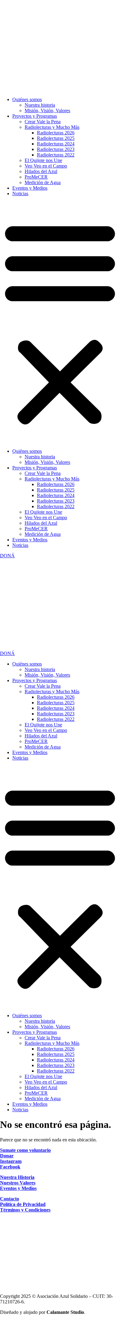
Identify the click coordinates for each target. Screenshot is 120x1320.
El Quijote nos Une (43, 160)
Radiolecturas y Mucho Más (52, 127)
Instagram (11, 1161)
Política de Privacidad (23, 1204)
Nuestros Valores (17, 1182)
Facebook (10, 1166)
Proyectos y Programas (34, 116)
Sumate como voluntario (25, 1150)
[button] (60, 322)
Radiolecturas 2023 (55, 149)
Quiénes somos (27, 99)
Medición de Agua (43, 182)
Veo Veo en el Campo (46, 165)
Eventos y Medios (29, 188)
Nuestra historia (40, 105)
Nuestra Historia (17, 1177)
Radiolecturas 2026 (55, 132)
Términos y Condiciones (25, 1209)
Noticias (20, 193)
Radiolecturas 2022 (55, 154)
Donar (7, 1155)
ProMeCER (36, 177)
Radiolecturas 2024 (55, 143)
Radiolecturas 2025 (55, 138)
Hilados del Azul (41, 171)
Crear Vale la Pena (43, 121)
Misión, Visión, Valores (47, 110)
